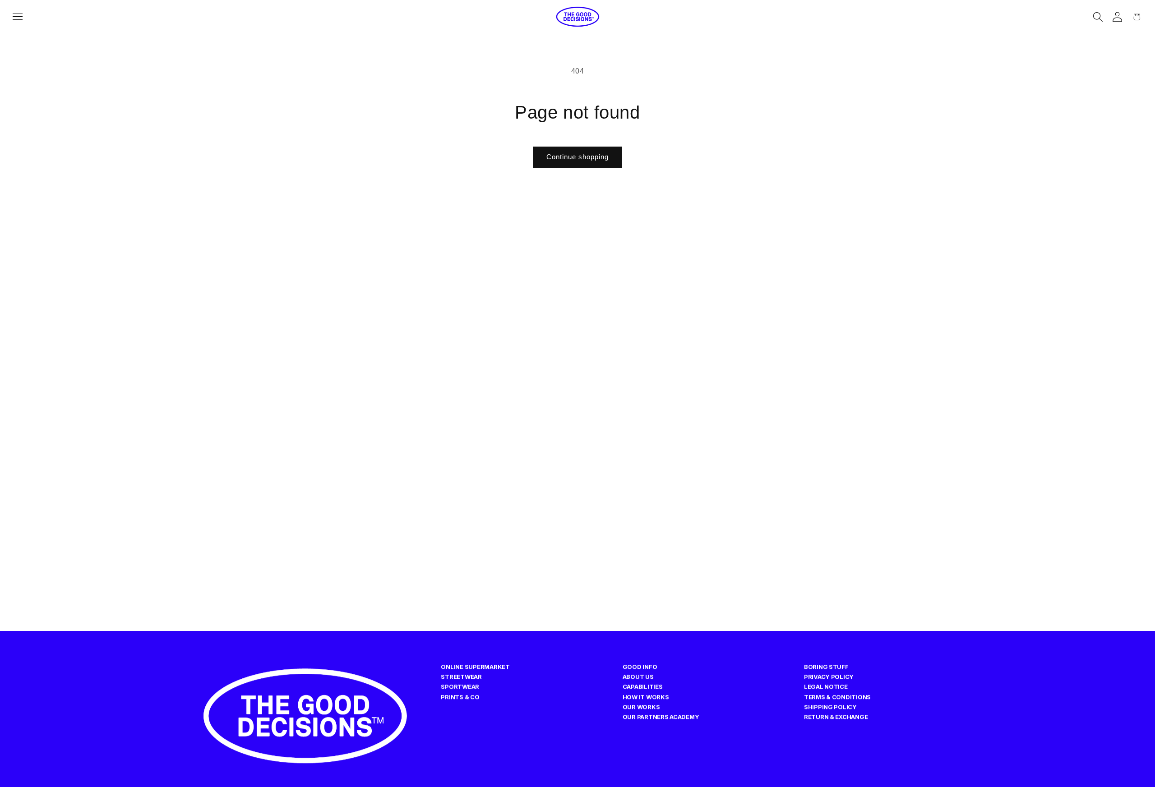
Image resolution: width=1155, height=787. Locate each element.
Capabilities (643, 686)
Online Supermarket (475, 666)
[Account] (1117, 17)
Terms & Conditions (837, 697)
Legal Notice (826, 686)
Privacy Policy (829, 676)
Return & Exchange (836, 716)
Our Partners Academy (661, 716)
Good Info (640, 666)
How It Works (646, 697)
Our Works (641, 707)
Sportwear (460, 686)
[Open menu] (20, 16)
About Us (638, 676)
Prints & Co (460, 697)
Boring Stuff (826, 666)
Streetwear (461, 676)
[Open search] (1098, 17)
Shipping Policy (830, 707)
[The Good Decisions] (577, 16)
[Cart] (1136, 17)
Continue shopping (577, 157)
